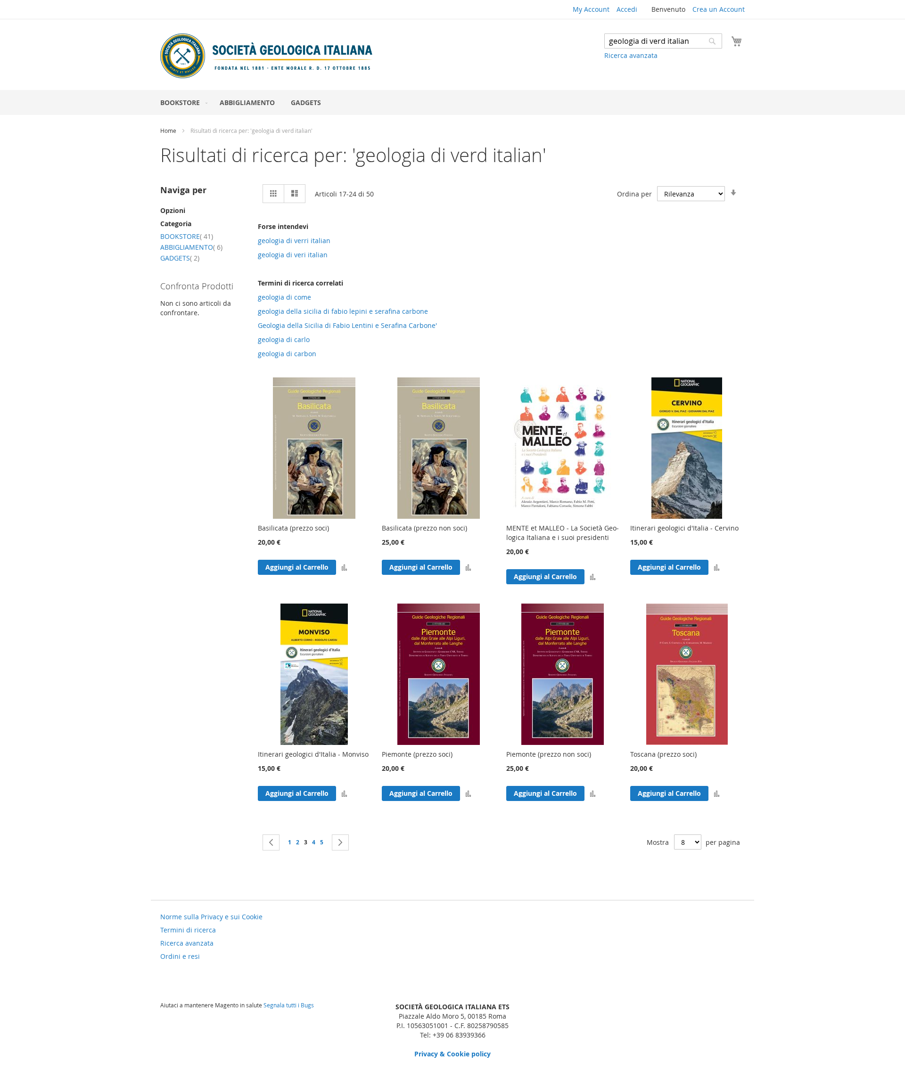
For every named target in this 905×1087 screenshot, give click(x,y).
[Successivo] (340, 842)
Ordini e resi (180, 956)
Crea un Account (718, 9)
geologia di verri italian (294, 240)
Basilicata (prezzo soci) (293, 527)
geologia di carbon (287, 353)
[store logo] (266, 55)
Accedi (627, 9)
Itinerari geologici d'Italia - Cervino (684, 527)
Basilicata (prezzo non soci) (424, 527)
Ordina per (634, 193)
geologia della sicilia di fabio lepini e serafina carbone (343, 311)
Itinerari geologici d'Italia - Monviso (313, 754)
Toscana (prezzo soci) (663, 754)
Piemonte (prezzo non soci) (548, 754)
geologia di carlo (284, 339)
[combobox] (663, 41)
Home (169, 130)
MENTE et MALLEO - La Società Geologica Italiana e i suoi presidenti (562, 532)
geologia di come (284, 297)
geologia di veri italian (293, 254)
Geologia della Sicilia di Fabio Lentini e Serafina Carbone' (347, 325)
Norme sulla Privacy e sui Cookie (211, 916)
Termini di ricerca (188, 929)
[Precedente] (271, 842)
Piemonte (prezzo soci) (417, 754)
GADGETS (179, 257)
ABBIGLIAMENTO (191, 247)
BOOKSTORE (186, 236)
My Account (591, 9)
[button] (344, 567)
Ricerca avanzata (631, 55)
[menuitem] (182, 102)
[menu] (452, 102)
